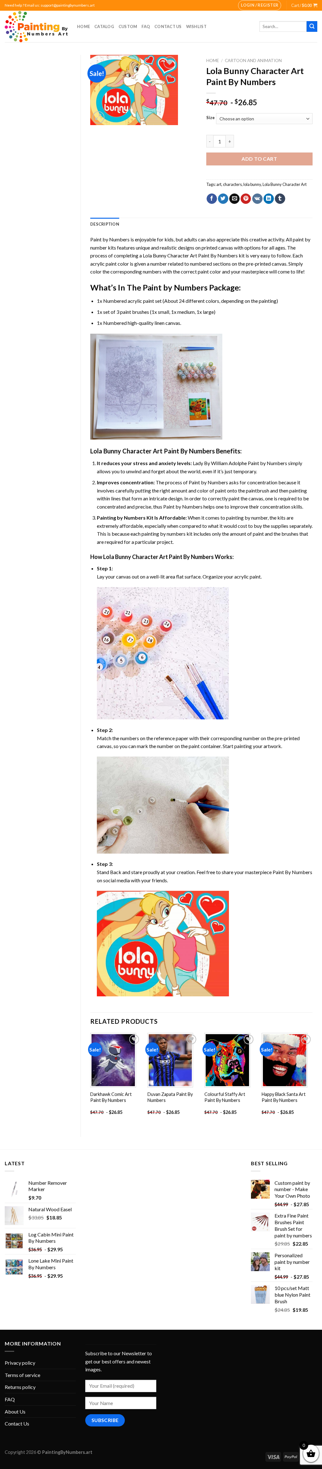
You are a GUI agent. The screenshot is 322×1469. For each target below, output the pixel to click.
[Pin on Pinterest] (246, 198)
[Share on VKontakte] (257, 198)
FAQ (146, 26)
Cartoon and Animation (253, 60)
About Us (15, 1411)
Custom (128, 26)
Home (83, 26)
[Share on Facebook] (212, 198)
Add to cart (259, 159)
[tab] (104, 224)
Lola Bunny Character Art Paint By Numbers (190, 255)
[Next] (312, 1079)
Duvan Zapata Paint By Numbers (170, 1097)
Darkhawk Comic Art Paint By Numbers (111, 1097)
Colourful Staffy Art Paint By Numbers (224, 1097)
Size (210, 118)
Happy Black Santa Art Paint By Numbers (284, 1097)
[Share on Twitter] (223, 198)
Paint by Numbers (110, 239)
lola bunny (252, 184)
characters (232, 184)
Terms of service (22, 1375)
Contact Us (168, 26)
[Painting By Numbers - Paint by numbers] (36, 26)
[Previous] (90, 1079)
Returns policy (20, 1387)
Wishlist (196, 26)
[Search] (312, 26)
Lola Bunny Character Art (285, 184)
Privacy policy (20, 1363)
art (218, 184)
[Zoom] (98, 117)
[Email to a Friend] (234, 198)
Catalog (104, 26)
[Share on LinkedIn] (269, 198)
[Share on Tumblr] (280, 198)
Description (104, 224)
